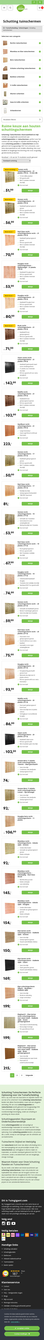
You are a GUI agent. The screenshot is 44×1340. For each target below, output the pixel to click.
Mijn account (8, 1299)
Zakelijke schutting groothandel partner (17, 1306)
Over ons (7, 1290)
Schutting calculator (10, 1249)
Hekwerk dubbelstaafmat (12, 1259)
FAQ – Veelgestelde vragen (13, 1293)
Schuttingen (23, 28)
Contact (6, 1286)
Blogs (6, 1296)
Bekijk (30, 190)
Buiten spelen (8, 1265)
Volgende (29, 1075)
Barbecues (7, 1255)
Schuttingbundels (9, 1252)
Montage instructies (11, 1302)
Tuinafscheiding (12, 28)
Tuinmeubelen (9, 1262)
